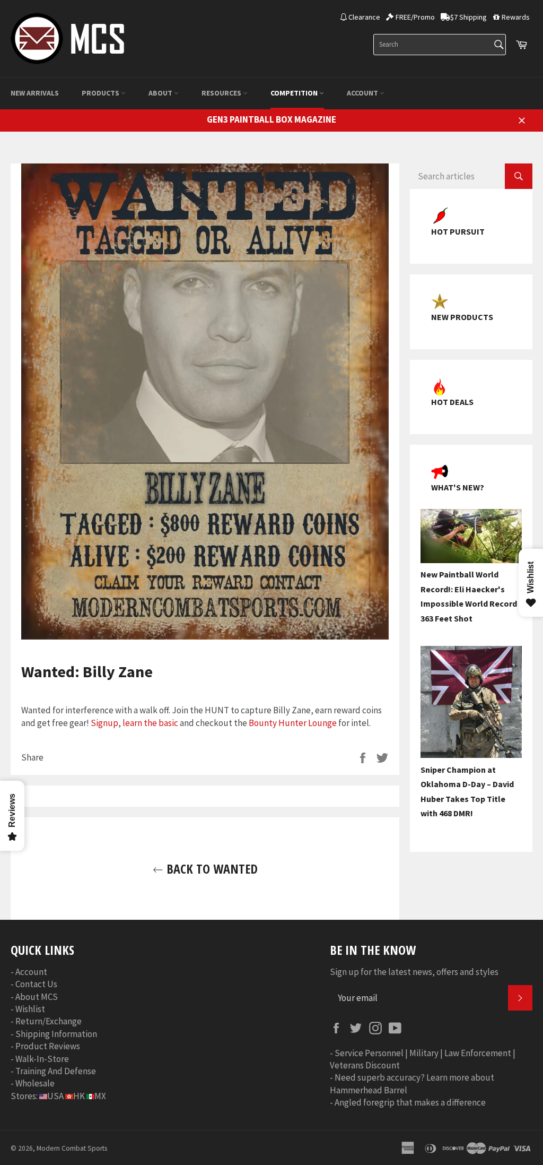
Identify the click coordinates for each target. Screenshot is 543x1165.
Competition (294, 93)
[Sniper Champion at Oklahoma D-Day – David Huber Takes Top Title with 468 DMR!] (471, 755)
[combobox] (439, 44)
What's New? (457, 487)
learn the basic (150, 723)
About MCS (36, 997)
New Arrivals (35, 93)
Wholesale (35, 1083)
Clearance (364, 17)
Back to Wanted (210, 868)
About (161, 93)
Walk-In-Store (42, 1059)
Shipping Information (56, 1034)
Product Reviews (47, 1046)
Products (101, 93)
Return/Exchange (48, 1021)
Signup (104, 723)
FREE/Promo (415, 17)
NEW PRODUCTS (462, 317)
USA (55, 1096)
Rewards (516, 17)
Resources (222, 93)
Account (363, 93)
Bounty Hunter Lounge (293, 723)
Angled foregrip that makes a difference (410, 1102)
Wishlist (30, 1009)
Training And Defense (55, 1071)
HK (79, 1096)
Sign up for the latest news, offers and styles (414, 972)
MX (100, 1096)
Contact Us (36, 984)
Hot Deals (452, 401)
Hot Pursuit (458, 231)
